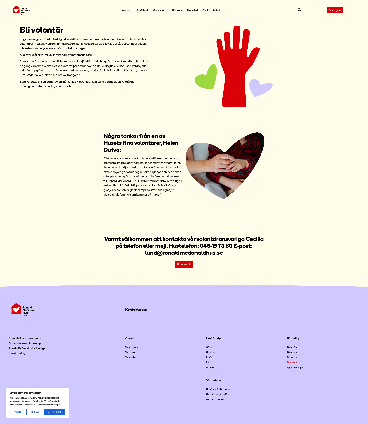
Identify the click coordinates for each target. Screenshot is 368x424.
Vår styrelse (130, 357)
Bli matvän (292, 357)
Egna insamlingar (295, 367)
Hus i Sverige (214, 338)
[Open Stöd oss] (181, 10)
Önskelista (292, 352)
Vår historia (130, 352)
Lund (208, 362)
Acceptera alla (54, 412)
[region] (37, 403)
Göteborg (210, 347)
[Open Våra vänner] (166, 10)
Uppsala (210, 367)
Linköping (210, 357)
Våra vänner (214, 380)
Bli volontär (292, 362)
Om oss (129, 338)
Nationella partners (215, 399)
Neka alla (35, 412)
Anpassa (17, 412)
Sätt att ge (294, 338)
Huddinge (210, 352)
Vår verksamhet (132, 347)
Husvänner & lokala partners (219, 389)
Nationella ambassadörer (217, 394)
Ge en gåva (292, 347)
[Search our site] (299, 9)
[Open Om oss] (131, 10)
